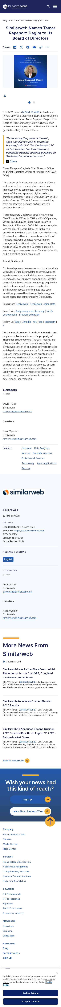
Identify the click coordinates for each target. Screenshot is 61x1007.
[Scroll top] (50, 821)
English (8, 559)
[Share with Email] (34, 47)
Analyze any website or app (30, 311)
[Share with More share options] (47, 47)
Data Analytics (41, 448)
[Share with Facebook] (27, 47)
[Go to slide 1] (29, 102)
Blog (17, 321)
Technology (28, 463)
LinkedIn (26, 321)
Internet (26, 453)
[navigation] (55, 7)
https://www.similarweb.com (29, 530)
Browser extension (29, 314)
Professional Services (33, 458)
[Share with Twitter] (21, 47)
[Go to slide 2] (34, 102)
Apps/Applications (47, 463)
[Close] (57, 973)
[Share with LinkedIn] (14, 47)
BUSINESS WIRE (31, 112)
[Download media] (5, 95)
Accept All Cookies (30, 1001)
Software (27, 448)
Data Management (43, 453)
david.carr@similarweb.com (17, 411)
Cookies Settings (30, 993)
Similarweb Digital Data (42, 303)
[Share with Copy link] (40, 47)
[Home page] (15, 6)
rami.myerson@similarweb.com (19, 438)
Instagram (50, 321)
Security (26, 468)
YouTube (37, 321)
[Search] (48, 6)
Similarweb (22, 303)
